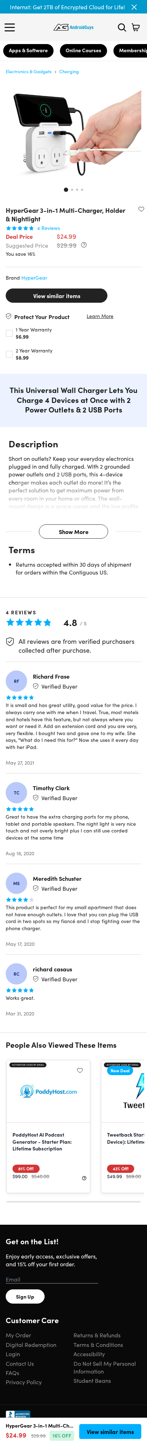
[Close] (134, 7)
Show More (73, 531)
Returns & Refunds (97, 1335)
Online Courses (83, 50)
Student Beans (92, 1380)
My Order (18, 1335)
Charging (69, 71)
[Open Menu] (11, 27)
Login (13, 1354)
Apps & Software (28, 50)
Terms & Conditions (98, 1344)
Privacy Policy (24, 1382)
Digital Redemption (31, 1344)
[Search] (122, 27)
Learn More (100, 316)
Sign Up (25, 1296)
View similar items (56, 296)
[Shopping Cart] (135, 27)
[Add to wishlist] (141, 209)
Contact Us (20, 1363)
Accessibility (89, 1354)
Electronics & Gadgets (29, 71)
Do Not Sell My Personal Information (105, 1367)
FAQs (12, 1372)
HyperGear (34, 277)
